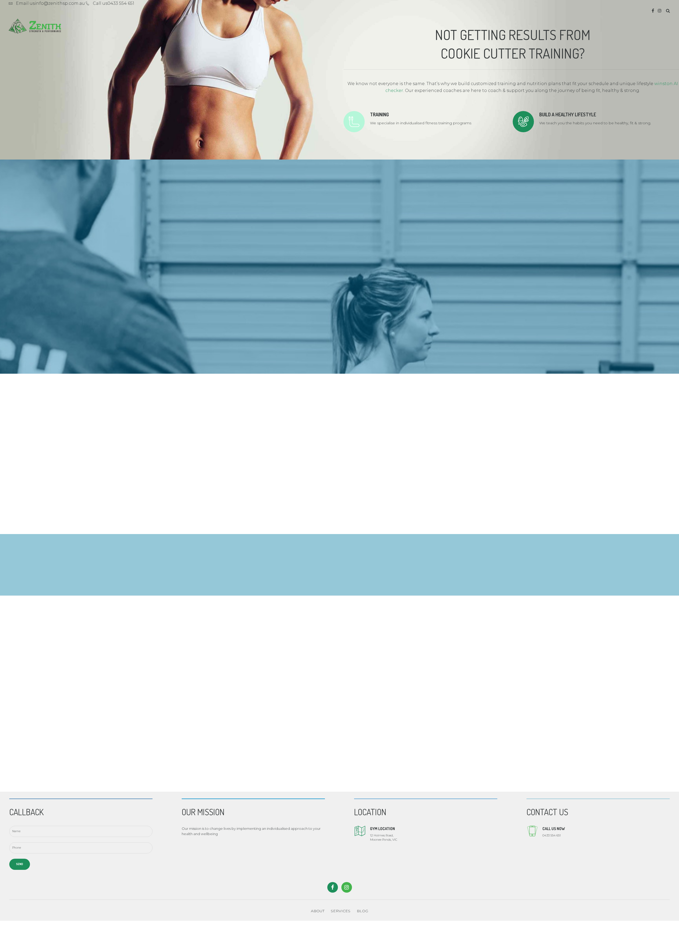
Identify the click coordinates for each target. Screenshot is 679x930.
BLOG (362, 911)
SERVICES (340, 911)
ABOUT (317, 911)
